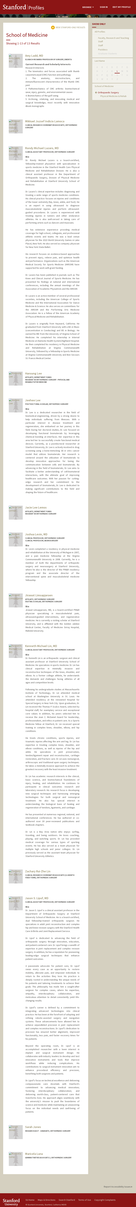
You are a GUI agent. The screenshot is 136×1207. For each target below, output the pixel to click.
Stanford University (12, 1202)
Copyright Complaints (105, 1199)
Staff (100, 45)
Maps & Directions (46, 1199)
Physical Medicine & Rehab (113, 96)
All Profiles (100, 31)
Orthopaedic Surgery (108, 92)
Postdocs (102, 49)
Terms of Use (84, 1199)
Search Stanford (67, 1199)
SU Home (30, 1199)
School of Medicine (104, 86)
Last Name (100, 60)
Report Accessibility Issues (117, 1186)
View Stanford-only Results (70, 27)
